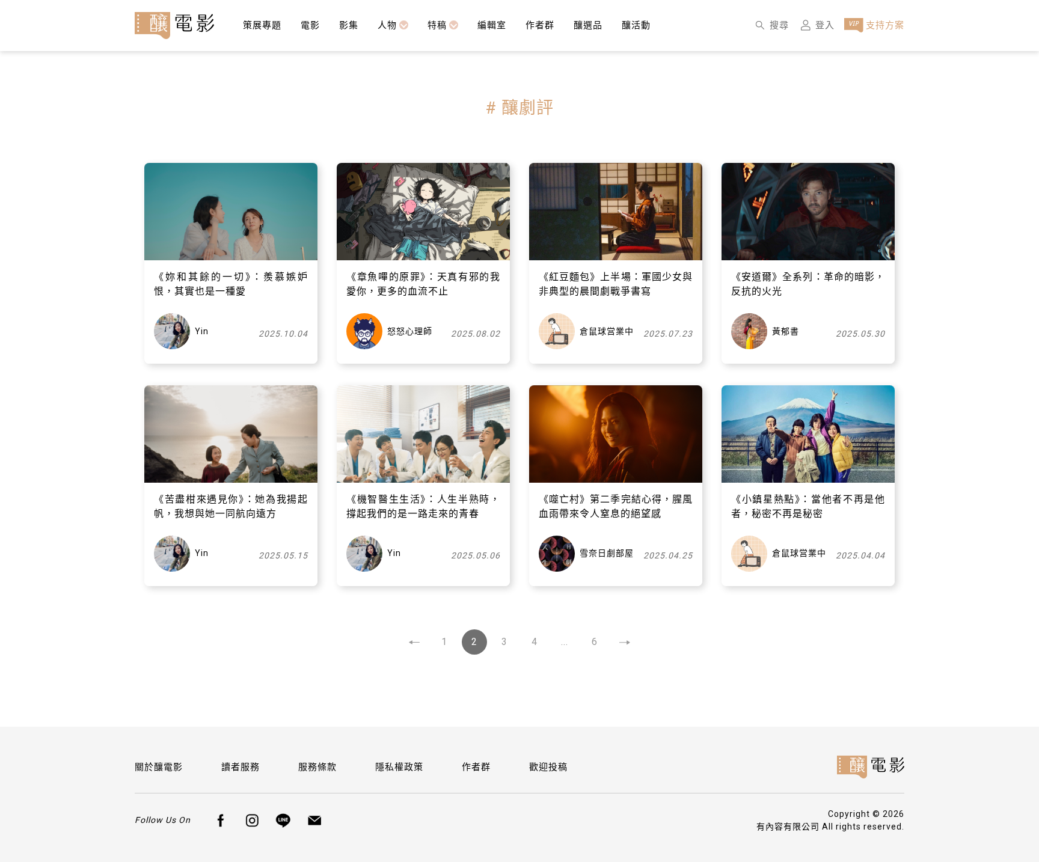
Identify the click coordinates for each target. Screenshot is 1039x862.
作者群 (476, 767)
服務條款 (317, 767)
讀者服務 (240, 767)
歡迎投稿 (548, 767)
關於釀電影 (159, 767)
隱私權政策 (399, 767)
